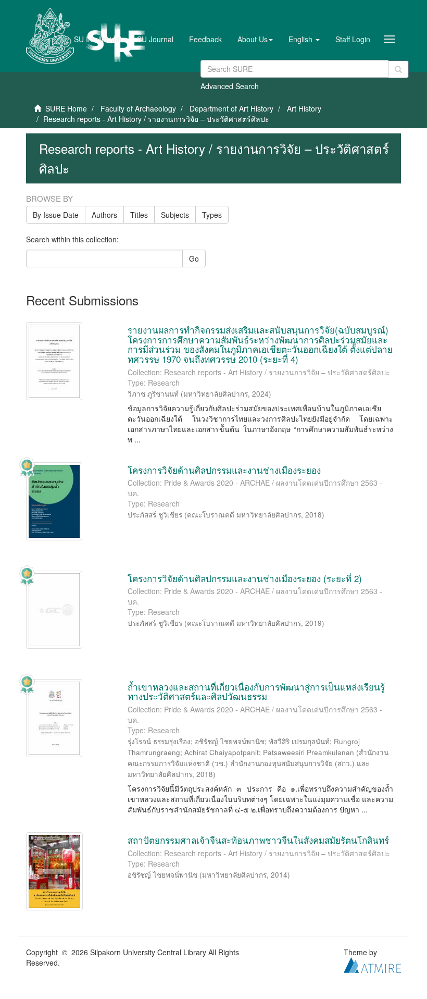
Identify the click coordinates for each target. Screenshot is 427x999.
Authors (104, 214)
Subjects (175, 214)
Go (194, 258)
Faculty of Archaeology (138, 108)
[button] (255, 39)
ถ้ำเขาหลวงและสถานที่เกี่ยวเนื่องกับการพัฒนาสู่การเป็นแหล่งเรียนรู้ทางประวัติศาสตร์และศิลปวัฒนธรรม (256, 691)
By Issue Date (56, 214)
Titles (139, 214)
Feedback (205, 39)
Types (212, 214)
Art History (304, 108)
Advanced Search (229, 86)
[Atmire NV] (372, 964)
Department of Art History (231, 108)
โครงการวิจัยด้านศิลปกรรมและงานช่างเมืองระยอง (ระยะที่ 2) (245, 578)
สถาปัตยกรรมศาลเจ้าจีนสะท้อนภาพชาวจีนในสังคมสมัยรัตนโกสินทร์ (258, 839)
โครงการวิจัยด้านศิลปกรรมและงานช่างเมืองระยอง (224, 469)
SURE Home (66, 108)
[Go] (398, 69)
